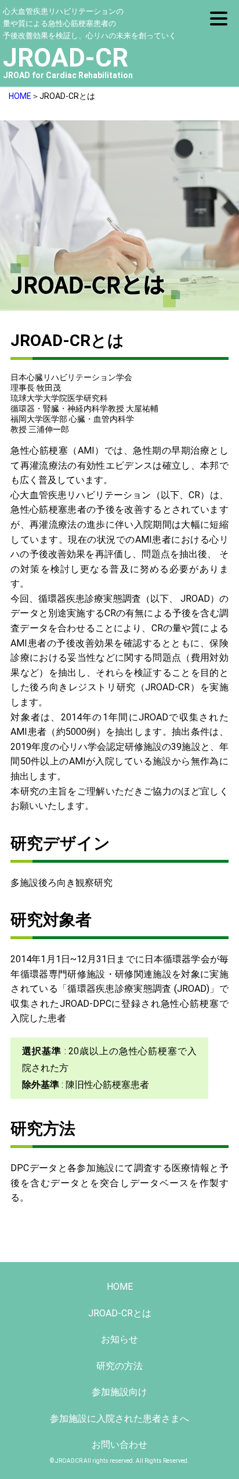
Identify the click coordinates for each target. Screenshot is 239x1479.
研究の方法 (119, 1365)
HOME (20, 96)
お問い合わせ (119, 1444)
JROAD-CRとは (119, 1313)
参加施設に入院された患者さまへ (119, 1418)
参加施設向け (119, 1391)
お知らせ (119, 1339)
